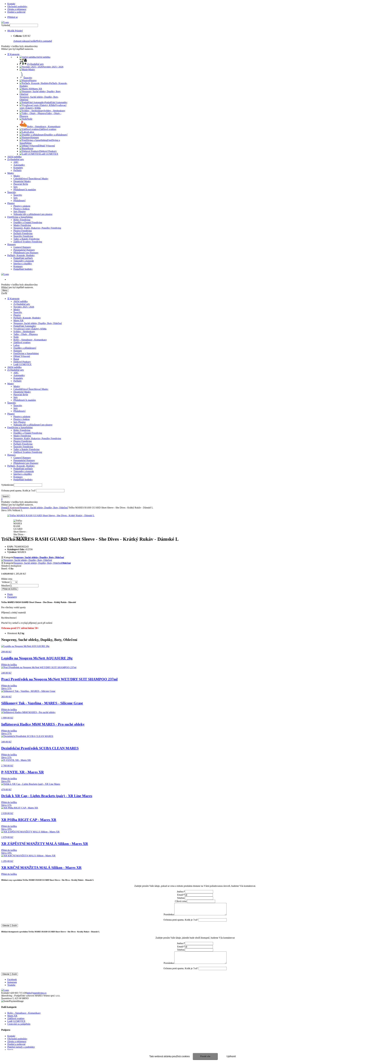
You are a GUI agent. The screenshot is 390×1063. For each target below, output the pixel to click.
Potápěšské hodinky (23, 269)
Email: (181, 894)
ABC (16, 162)
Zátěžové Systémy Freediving (27, 241)
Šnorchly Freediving (23, 236)
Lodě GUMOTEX (22, 364)
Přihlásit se (12, 17)
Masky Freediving (22, 225)
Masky (10, 173)
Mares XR (18, 320)
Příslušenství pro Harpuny (25, 252)
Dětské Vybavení (21, 356)
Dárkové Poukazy (22, 361)
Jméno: (181, 891)
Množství (5, 585)
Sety (15, 187)
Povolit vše (205, 1056)
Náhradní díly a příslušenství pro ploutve (32, 214)
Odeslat (5, 925)
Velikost (5, 582)
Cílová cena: (181, 901)
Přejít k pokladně (44, 41)
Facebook (12, 979)
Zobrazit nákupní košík (24, 41)
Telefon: (181, 898)
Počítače (17, 170)
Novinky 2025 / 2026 (23, 307)
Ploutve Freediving (22, 230)
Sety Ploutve (19, 211)
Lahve (16, 345)
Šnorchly (11, 192)
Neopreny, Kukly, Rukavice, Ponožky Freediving (37, 228)
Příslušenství (19, 200)
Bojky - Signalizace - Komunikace (30, 339)
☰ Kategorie (13, 54)
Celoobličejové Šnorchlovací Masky (30, 178)
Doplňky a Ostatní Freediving (27, 222)
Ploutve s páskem (21, 206)
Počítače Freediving (22, 233)
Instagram (12, 982)
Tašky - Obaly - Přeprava (25, 334)
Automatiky (19, 165)
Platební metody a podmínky (21, 1047)
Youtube (11, 985)
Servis (10, 1049)
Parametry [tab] (12, 597)
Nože (16, 337)
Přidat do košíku (9, 589)
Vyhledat (5, 25)
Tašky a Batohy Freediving (26, 239)
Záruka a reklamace (16, 9)
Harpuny (11, 244)
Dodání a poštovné (16, 12)
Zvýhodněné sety (15, 159)
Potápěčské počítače (23, 258)
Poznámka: (169, 914)
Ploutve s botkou (21, 208)
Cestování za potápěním (18, 1024)
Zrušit (14, 925)
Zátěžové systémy (22, 342)
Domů (4, 507)
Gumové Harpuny (22, 247)
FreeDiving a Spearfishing (20, 217)
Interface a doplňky (22, 263)
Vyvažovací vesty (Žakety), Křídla (29, 328)
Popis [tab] (10, 594)
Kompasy (18, 266)
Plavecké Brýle (20, 184)
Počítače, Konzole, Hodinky (21, 255)
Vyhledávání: (7, 485)
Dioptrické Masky (22, 181)
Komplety (18, 167)
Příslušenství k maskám (24, 189)
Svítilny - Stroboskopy (24, 331)
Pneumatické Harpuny (24, 250)
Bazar (16, 359)
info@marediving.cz (36, 993)
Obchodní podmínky (17, 6)
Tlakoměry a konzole (23, 261)
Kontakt (11, 3)
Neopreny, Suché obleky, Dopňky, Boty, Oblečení (37, 323)
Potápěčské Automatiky (24, 326)
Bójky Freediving (21, 219)
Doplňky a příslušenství (24, 348)
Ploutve (11, 203)
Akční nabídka (14, 156)
